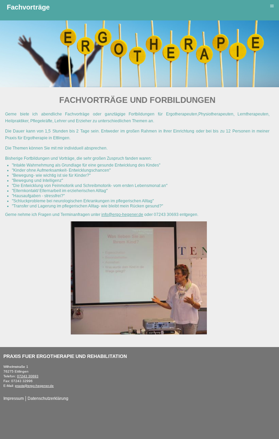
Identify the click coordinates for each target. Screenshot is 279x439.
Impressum (13, 398)
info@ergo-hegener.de (122, 214)
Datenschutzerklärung (48, 398)
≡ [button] (272, 6)
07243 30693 (27, 376)
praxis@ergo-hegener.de (34, 386)
